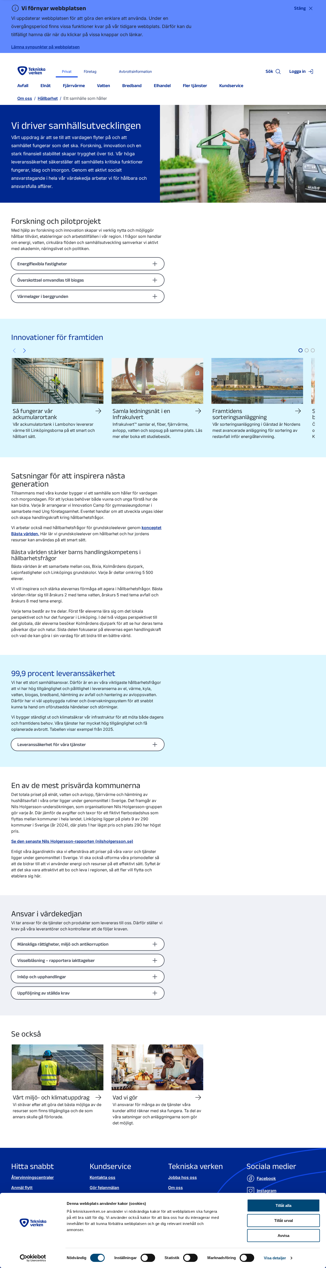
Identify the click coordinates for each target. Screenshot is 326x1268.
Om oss (24, 98)
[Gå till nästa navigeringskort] (24, 350)
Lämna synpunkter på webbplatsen (45, 46)
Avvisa (283, 1235)
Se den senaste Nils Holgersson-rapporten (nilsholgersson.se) (72, 841)
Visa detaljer (275, 1258)
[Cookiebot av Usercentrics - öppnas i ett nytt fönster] (33, 1258)
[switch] (148, 1258)
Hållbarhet (48, 98)
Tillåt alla (283, 1205)
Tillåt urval (283, 1220)
